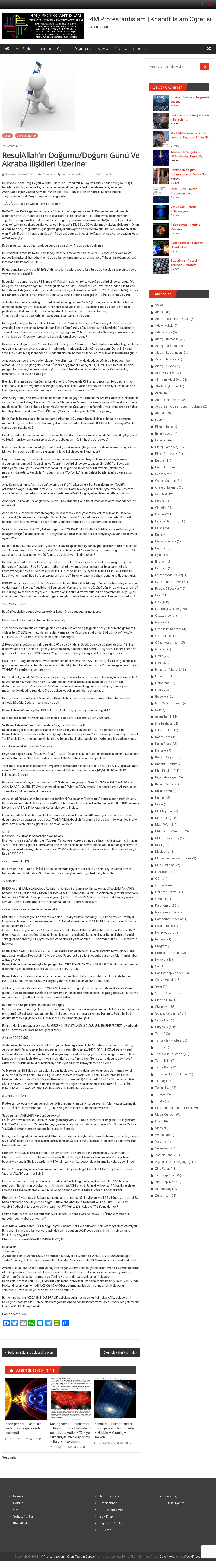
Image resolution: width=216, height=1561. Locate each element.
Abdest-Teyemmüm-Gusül (172, 319)
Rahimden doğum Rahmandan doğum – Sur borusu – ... (189, 174)
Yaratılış (160, 1141)
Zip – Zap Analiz (166, 1175)
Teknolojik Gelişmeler (169, 1054)
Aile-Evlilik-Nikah (165, 372)
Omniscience (108, 1503)
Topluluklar (162, 1087)
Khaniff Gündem (166, 764)
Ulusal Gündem (165, 1114)
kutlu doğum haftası (83, 174)
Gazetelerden (163, 615)
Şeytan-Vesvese (165, 993)
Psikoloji (161, 959)
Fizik (158, 602)
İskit (158, 710)
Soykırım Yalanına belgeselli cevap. (30, 1352)
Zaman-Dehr (163, 1155)
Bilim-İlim (161, 440)
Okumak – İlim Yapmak (119, 1352)
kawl (35, 1438)
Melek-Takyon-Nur (167, 838)
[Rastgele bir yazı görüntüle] (209, 49)
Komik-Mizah (164, 784)
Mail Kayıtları (163, 811)
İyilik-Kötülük (163, 730)
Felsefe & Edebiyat (167, 588)
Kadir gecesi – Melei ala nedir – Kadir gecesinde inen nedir (23, 1428)
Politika (160, 939)
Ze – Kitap (106, 1516)
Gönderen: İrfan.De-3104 (18, 174)
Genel (7, 135)
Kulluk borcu (163, 791)
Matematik (162, 818)
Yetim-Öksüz (163, 1148)
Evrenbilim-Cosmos (168, 582)
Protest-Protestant (167, 952)
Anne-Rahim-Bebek (167, 399)
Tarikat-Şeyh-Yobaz (168, 1040)
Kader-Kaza (163, 737)
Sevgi (158, 986)
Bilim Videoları (164, 433)
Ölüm (158, 878)
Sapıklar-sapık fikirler (169, 973)
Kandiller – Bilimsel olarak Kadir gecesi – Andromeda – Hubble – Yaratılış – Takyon (114, 1430)
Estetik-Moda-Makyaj (169, 575)
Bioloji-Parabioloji (167, 447)
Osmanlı (160, 899)
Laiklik (159, 804)
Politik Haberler (165, 932)
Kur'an (159, 797)
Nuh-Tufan (162, 872)
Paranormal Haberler (169, 912)
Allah (158, 393)
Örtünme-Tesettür (166, 892)
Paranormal (163, 905)
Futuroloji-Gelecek (167, 609)
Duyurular (81, 49)
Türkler (159, 1101)
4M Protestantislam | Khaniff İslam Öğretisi (150, 19)
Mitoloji (160, 845)
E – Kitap (105, 1530)
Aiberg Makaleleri (166, 359)
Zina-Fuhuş (162, 1168)
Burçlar (160, 460)
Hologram (162, 683)
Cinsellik (160, 507)
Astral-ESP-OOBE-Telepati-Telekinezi (178, 406)
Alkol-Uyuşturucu (166, 386)
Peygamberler (164, 925)
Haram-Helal (163, 676)
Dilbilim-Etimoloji (166, 521)
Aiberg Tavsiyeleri (166, 366)
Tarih (158, 1033)
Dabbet (160, 514)
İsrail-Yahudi (163, 723)
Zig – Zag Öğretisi (111, 1523)
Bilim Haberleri (164, 426)
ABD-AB (160, 312)
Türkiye (160, 1094)
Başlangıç (170, 1496)
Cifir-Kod (161, 494)
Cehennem (162, 474)
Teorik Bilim (163, 1060)
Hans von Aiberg (166, 669)
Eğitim (159, 555)
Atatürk (160, 413)
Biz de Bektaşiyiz (166, 453)
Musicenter (162, 851)
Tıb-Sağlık (161, 1081)
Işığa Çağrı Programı (168, 703)
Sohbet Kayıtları (26, 135)
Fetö (158, 595)
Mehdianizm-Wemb (168, 831)
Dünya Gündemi (165, 541)
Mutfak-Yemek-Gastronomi (173, 858)
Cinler (159, 501)
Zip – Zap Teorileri (167, 1182)
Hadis (159, 656)
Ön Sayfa (161, 885)
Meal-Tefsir (162, 824)
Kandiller (161, 750)
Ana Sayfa (23, 49)
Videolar (160, 1128)
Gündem (161, 649)
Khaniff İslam (164, 770)
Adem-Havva (163, 332)
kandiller (66, 174)
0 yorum (47, 174)
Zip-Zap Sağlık (164, 1189)
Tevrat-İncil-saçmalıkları (171, 1074)
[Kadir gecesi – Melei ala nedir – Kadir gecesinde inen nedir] (26, 1398)
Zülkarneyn (162, 1195)
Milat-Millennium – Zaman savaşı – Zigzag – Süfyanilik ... (190, 137)
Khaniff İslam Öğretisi (52, 49)
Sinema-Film (163, 1000)
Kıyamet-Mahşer (166, 777)
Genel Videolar (164, 636)
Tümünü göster (110, 1496)
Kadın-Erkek (163, 743)
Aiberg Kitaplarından (168, 352)
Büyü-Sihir (162, 467)
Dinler (159, 528)
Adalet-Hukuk (164, 325)
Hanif (158, 662)
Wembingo (162, 1135)
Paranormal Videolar (169, 919)
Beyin (158, 420)
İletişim (138, 49)
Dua (158, 534)
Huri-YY (160, 689)
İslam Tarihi (163, 716)
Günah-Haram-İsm (167, 642)
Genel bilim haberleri (168, 629)
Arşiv (101, 49)
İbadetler (161, 696)
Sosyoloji (161, 1020)
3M (157, 305)
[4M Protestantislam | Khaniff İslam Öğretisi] (7, 49)
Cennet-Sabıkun (165, 480)
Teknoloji (161, 1047)
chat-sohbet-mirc (166, 487)
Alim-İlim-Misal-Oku (168, 379)
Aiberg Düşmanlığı (167, 339)
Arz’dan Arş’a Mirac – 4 (115, 1509)
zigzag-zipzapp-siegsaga (171, 1162)
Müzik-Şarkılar (164, 865)
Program (161, 946)
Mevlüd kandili (104, 174)
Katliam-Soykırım (166, 757)
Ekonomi (161, 561)
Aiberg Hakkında (166, 346)
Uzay (158, 1121)
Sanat (159, 966)
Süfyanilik (161, 1027)
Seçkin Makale (164, 979)
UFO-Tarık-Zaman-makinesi (173, 1108)
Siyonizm (161, 1006)
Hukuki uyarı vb (174, 1503)
